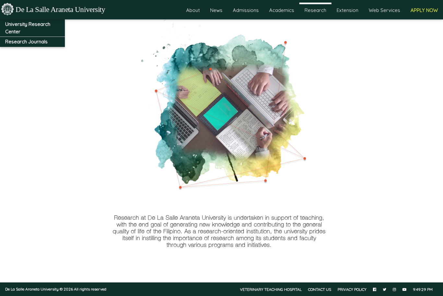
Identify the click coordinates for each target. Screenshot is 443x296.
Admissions (246, 10)
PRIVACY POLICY (352, 289)
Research (315, 10)
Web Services (384, 10)
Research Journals (26, 41)
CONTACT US (319, 289)
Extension (347, 10)
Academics (281, 10)
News (216, 10)
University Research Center (27, 28)
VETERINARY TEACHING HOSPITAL (271, 289)
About (193, 10)
